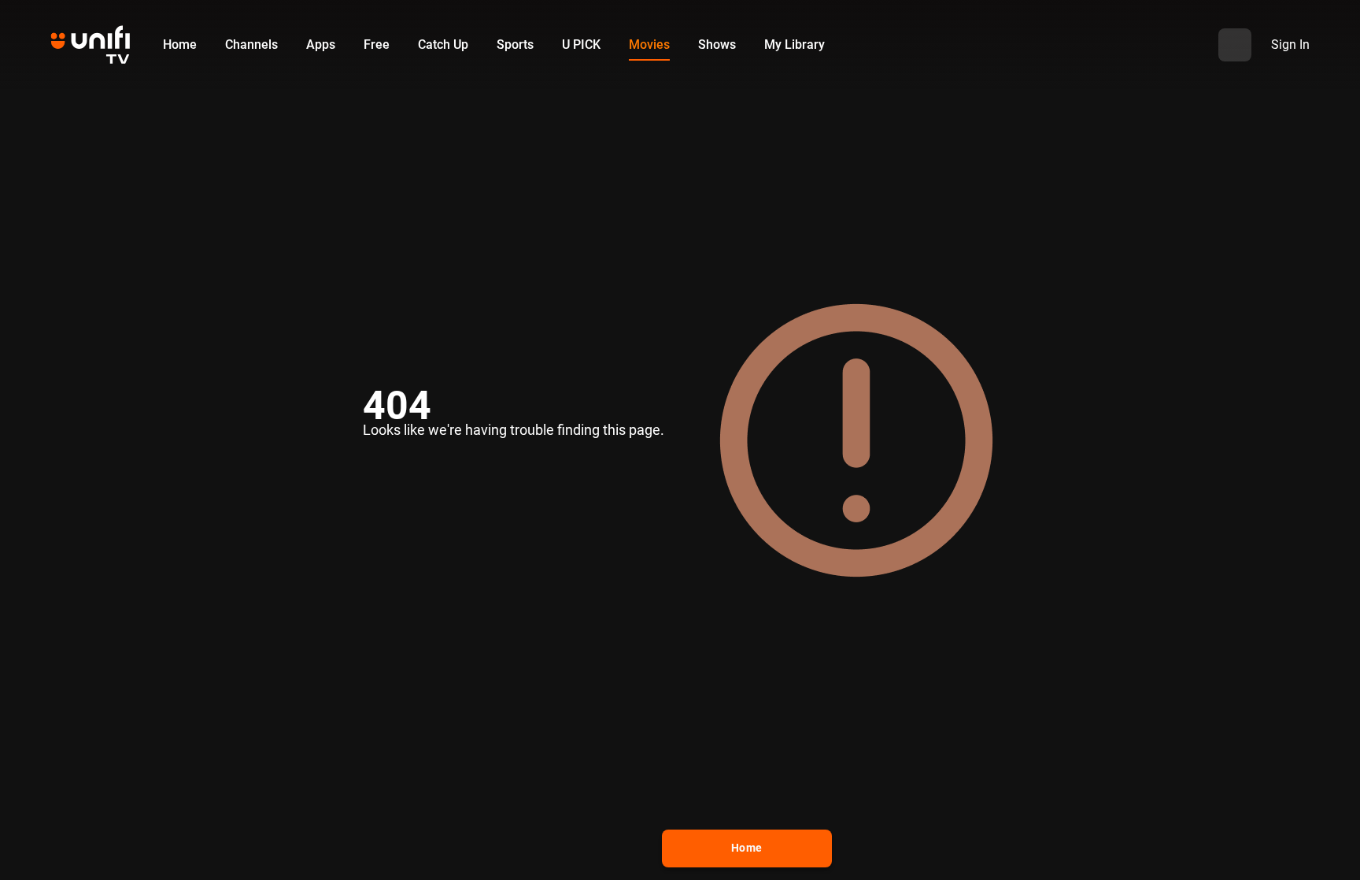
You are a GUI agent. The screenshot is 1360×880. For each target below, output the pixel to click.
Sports (515, 44)
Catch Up (443, 44)
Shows (717, 44)
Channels (251, 44)
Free (377, 44)
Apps (320, 44)
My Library (794, 44)
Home (180, 44)
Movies (649, 44)
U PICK (581, 44)
